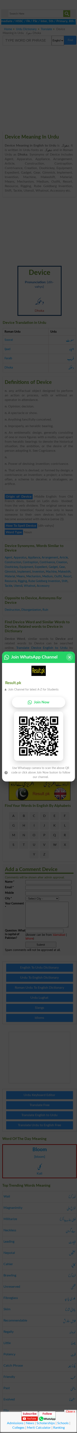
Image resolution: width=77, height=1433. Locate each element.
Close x (70, 1411)
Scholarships (46, 1423)
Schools (63, 1423)
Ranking (59, 1427)
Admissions (15, 1423)
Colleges (18, 1427)
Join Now (41, 702)
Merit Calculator (39, 1427)
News (30, 1423)
